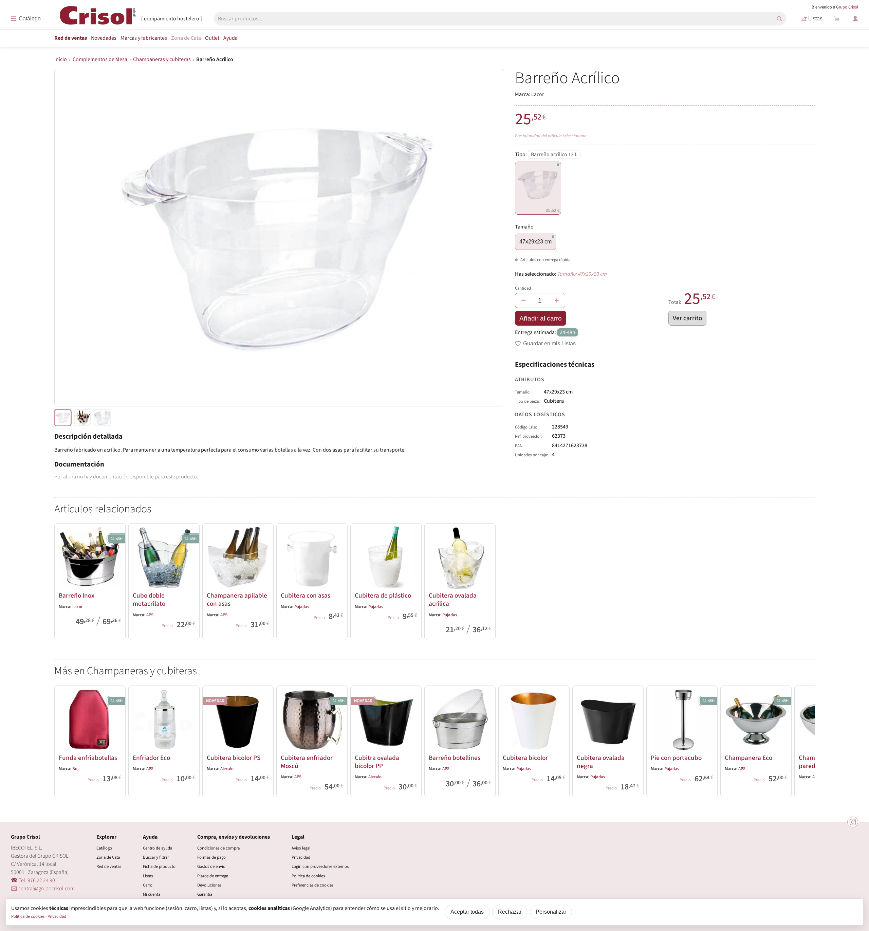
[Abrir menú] (25, 19)
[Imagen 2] (102, 417)
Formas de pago (211, 857)
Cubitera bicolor (525, 758)
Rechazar (509, 912)
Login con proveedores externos (320, 866)
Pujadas (301, 607)
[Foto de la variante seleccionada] (62, 417)
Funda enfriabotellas (88, 758)
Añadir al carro (540, 318)
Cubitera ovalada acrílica (453, 599)
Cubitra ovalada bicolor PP (377, 762)
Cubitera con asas (305, 595)
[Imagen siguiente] (490, 238)
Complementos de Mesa (100, 59)
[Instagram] (852, 822)
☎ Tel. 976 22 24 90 (33, 880)
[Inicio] (98, 18)
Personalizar (551, 912)
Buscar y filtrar (156, 857)
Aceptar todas (467, 912)
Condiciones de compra (218, 848)
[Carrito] (836, 19)
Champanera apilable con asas (237, 599)
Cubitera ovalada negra (601, 762)
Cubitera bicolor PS (233, 758)
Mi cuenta (151, 894)
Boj (75, 769)
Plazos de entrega (212, 876)
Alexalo (227, 769)
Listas (815, 18)
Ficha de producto (159, 866)
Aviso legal (301, 848)
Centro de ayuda (157, 848)
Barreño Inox (76, 595)
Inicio (60, 59)
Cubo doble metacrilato (149, 599)
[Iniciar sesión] (855, 19)
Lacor (537, 94)
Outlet (212, 38)
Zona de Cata (186, 38)
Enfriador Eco (151, 758)
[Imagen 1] (82, 417)
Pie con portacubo (676, 758)
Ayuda (230, 38)
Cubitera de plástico (383, 595)
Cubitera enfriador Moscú (307, 762)
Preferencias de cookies (312, 885)
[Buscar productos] (779, 18)
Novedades (103, 38)
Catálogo (104, 848)
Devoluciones (209, 885)
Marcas (144, 38)
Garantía (204, 894)
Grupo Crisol (847, 7)
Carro (147, 885)
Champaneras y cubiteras (162, 59)
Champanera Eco (748, 758)
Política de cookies (308, 876)
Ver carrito (687, 318)
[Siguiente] (806, 740)
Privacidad (301, 857)
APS (149, 615)
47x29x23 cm (535, 241)
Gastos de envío (211, 866)
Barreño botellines (454, 758)
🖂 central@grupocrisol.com (43, 888)
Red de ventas (70, 38)
